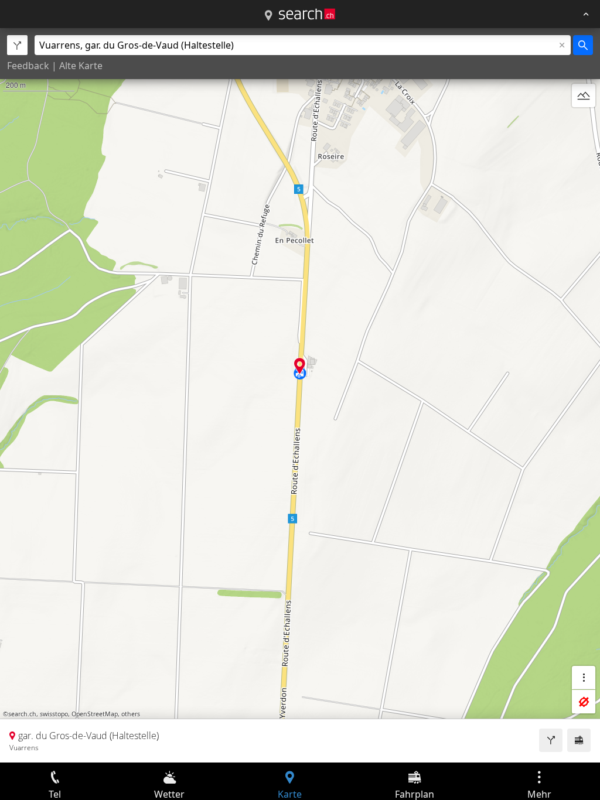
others (130, 714)
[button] (299, 366)
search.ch (22, 714)
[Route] (550, 740)
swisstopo (54, 714)
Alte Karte (81, 65)
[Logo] (307, 14)
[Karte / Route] (268, 16)
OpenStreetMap (94, 714)
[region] (300, 395)
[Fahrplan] (579, 740)
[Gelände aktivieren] (583, 95)
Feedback (28, 65)
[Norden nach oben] (583, 123)
